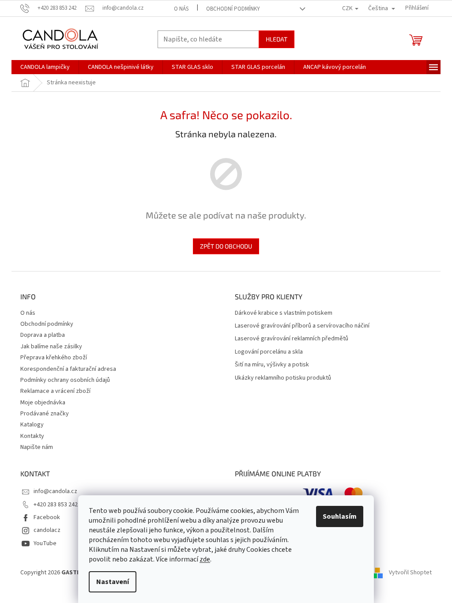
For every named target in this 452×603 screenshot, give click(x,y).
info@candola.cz (55, 491)
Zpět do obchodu (226, 246)
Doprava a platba (42, 335)
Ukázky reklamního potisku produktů (283, 378)
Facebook (47, 517)
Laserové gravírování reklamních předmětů (291, 339)
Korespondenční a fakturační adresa (68, 369)
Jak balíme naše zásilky (51, 346)
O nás (181, 9)
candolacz (47, 530)
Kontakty (32, 436)
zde (205, 559)
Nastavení (112, 582)
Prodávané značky (44, 413)
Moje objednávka (42, 402)
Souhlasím (340, 516)
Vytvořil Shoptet (410, 572)
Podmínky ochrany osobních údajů (65, 380)
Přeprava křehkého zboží (53, 357)
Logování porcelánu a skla (269, 352)
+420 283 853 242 (56, 504)
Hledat (276, 39)
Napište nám (36, 447)
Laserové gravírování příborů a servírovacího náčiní (302, 326)
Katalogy (32, 424)
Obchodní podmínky (233, 9)
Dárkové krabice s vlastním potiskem (283, 313)
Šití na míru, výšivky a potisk (272, 365)
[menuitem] (45, 67)
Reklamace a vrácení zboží (55, 391)
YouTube (45, 543)
